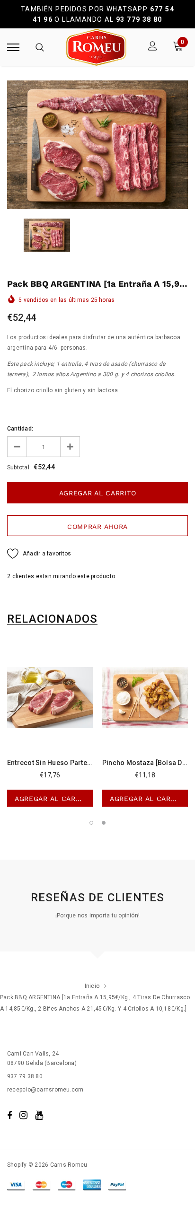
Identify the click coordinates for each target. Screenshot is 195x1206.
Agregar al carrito (53, 798)
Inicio (92, 986)
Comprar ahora (97, 526)
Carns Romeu (69, 1165)
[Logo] (96, 47)
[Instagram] (23, 1115)
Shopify (17, 1165)
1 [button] (91, 823)
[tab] (52, 619)
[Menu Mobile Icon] (13, 47)
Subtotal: (19, 467)
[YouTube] (39, 1115)
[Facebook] (9, 1115)
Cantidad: (20, 428)
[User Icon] (152, 47)
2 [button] (104, 823)
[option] (97, 144)
